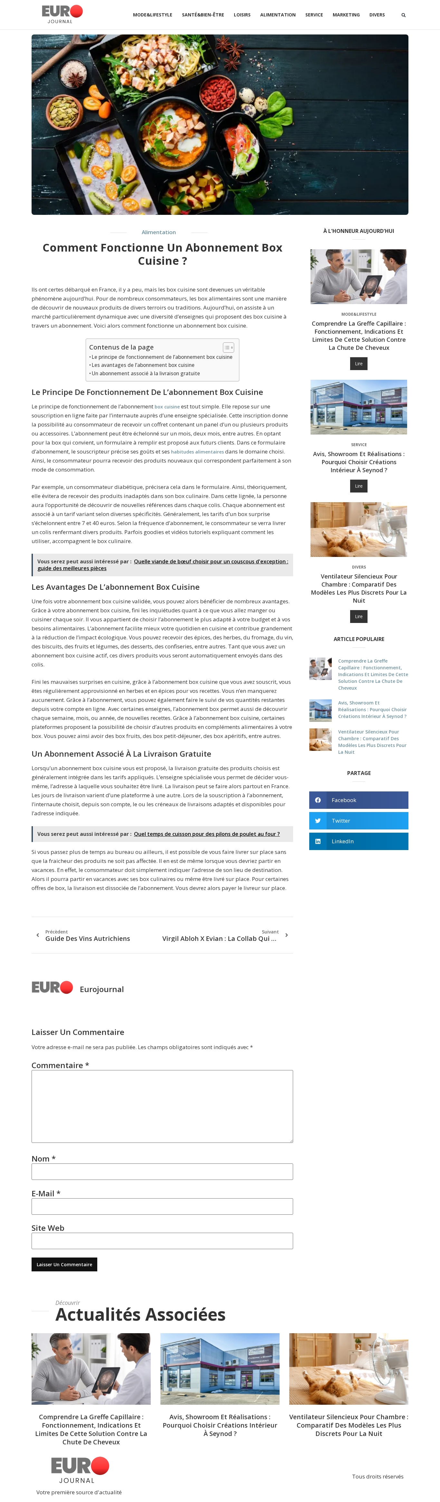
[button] (403, 15)
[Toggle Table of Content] (225, 347)
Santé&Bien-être (203, 15)
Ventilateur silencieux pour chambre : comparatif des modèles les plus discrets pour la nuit (359, 588)
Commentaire (60, 1065)
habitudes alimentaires (197, 452)
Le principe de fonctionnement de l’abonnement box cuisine (162, 357)
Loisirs (242, 15)
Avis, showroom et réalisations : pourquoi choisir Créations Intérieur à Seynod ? (359, 462)
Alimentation (278, 15)
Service (314, 15)
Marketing (346, 15)
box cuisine (167, 407)
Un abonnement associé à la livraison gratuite (146, 373)
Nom (44, 1158)
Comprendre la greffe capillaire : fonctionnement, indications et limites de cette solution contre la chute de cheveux (359, 335)
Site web (48, 1228)
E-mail (46, 1193)
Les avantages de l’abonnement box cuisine (143, 365)
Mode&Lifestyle (152, 15)
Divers (377, 15)
